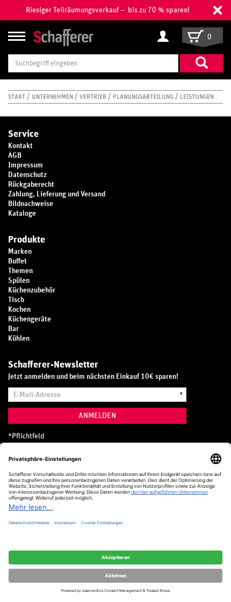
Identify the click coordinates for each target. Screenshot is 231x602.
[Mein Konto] (165, 37)
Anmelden (97, 416)
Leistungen (197, 96)
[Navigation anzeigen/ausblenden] (16, 36)
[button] (217, 10)
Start (17, 96)
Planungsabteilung (144, 96)
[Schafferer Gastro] (63, 36)
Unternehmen (53, 96)
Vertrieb (94, 96)
